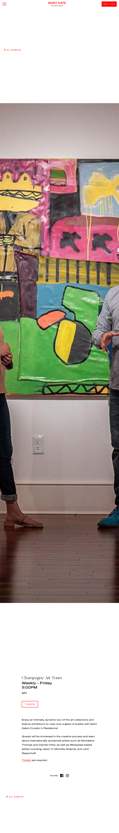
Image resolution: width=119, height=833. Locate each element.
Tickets (30, 705)
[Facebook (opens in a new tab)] (61, 775)
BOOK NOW (109, 4)
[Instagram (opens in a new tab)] (67, 775)
